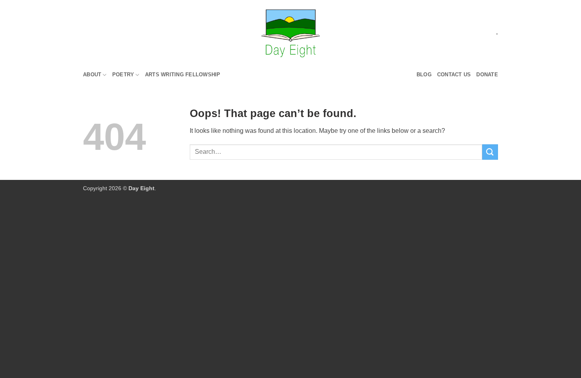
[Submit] (490, 152)
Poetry (123, 74)
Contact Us (454, 74)
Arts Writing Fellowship (183, 74)
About (92, 74)
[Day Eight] (291, 33)
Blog (424, 74)
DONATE (487, 74)
